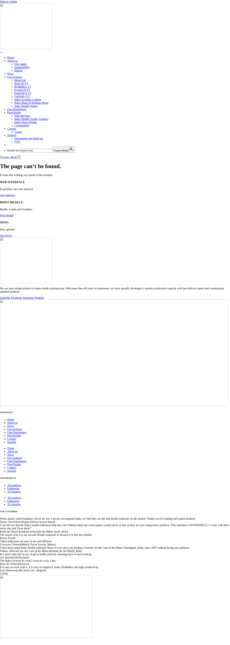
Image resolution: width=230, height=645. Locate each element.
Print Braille (14, 112)
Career (18, 131)
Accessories (14, 491)
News (10, 73)
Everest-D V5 (22, 89)
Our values (20, 64)
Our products (14, 76)
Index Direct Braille (25, 122)
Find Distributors (16, 109)
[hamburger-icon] (1, 52)
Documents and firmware (28, 138)
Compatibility (22, 125)
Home (10, 57)
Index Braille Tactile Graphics (31, 119)
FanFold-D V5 (22, 93)
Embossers (13, 488)
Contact (11, 128)
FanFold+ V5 (22, 96)
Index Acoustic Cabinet (27, 99)
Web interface (22, 115)
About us (12, 60)
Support (11, 135)
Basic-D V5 (21, 83)
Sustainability (22, 67)
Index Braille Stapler (26, 106)
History (18, 70)
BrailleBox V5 (22, 86)
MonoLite (20, 80)
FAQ (17, 141)
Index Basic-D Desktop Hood (31, 102)
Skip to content (8, 1)
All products (14, 485)
